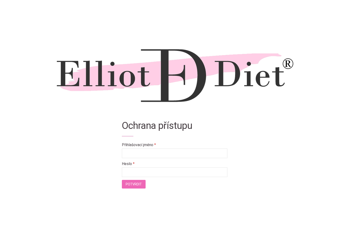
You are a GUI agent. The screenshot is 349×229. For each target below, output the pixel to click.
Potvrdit (134, 184)
